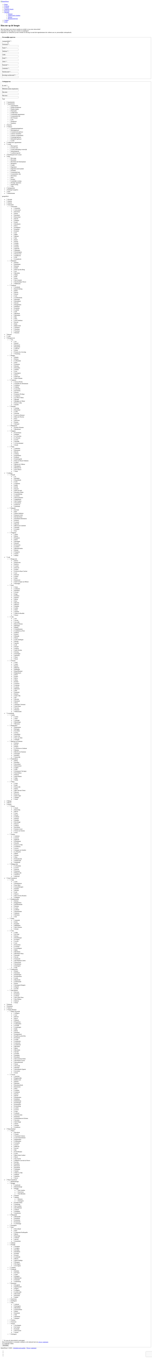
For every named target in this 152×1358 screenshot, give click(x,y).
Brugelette (17, 347)
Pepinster (17, 692)
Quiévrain (17, 376)
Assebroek (17, 1185)
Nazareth (16, 955)
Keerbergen (17, 1102)
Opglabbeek (17, 499)
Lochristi (16, 946)
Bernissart (17, 345)
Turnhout (13, 285)
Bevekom (17, 1132)
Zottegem (17, 897)
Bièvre (16, 811)
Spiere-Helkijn (18, 1260)
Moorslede (17, 1294)
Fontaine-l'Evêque (19, 394)
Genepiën (17, 1143)
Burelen (9, 125)
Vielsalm (16, 739)
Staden (16, 1297)
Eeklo (12, 918)
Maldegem (17, 925)
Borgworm (14, 559)
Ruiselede (17, 1313)
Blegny (16, 627)
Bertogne (17, 729)
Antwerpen (10, 204)
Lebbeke (16, 909)
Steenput (16, 424)
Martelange (17, 722)
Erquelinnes (17, 455)
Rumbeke (10, 1006)
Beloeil (16, 343)
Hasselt (13, 475)
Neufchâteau (14, 759)
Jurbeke (16, 369)
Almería (9, 203)
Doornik (13, 406)
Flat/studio (14, 111)
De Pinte (16, 934)
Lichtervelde (17, 1292)
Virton (12, 781)
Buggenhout (17, 902)
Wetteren (16, 913)
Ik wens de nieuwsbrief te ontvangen (14, 1340)
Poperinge (17, 1236)
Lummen (16, 496)
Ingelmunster (18, 1287)
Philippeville (14, 864)
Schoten (16, 247)
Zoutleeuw (17, 1127)
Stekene (16, 1001)
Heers (16, 539)
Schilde (16, 245)
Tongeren (13, 532)
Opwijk (16, 1052)
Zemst (16, 1073)
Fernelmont (17, 841)
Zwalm (16, 988)
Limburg (9, 473)
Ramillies (17, 1164)
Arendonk (17, 287)
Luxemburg (10, 713)
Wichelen (17, 915)
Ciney (16, 813)
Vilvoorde (17, 1066)
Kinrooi (16, 520)
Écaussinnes (17, 432)
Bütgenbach (17, 673)
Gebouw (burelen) (16, 133)
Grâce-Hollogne (18, 639)
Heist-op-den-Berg (19, 269)
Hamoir (16, 597)
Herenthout (17, 301)
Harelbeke (17, 1251)
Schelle (16, 243)
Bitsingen (17, 625)
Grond (9, 144)
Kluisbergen (17, 974)
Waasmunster (18, 911)
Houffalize (17, 734)
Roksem (9, 1004)
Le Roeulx (17, 438)
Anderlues (17, 448)
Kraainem (17, 1037)
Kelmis (16, 681)
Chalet (13, 165)
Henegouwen (11, 338)
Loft (12, 119)
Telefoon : (5, 51)
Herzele (16, 890)
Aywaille (16, 622)
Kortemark (17, 1222)
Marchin (16, 603)
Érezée (16, 745)
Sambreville (17, 860)
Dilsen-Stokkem (18, 513)
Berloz (16, 560)
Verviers (13, 660)
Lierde (16, 978)
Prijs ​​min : (5, 92)
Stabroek (16, 248)
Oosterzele (17, 959)
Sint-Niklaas (14, 990)
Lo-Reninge (17, 1223)
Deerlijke (17, 1250)
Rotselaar (17, 1116)
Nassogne (17, 753)
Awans (16, 620)
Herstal (16, 641)
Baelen (16, 666)
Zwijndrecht (17, 259)
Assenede (17, 920)
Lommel (16, 522)
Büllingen (17, 669)
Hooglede (17, 1285)
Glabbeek (17, 1092)
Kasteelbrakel (18, 1151)
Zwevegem (17, 1265)
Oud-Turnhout (18, 320)
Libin (15, 769)
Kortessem (17, 545)
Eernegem (14, 1225)
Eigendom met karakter (17, 168)
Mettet (16, 853)
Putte (15, 276)
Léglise (16, 767)
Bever (16, 1018)
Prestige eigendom (16, 183)
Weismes (16, 710)
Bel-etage (13, 158)
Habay (16, 788)
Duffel (16, 268)
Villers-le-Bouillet (19, 613)
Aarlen (13, 715)
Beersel (16, 1016)
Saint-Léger (17, 795)
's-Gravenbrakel (18, 443)
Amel (16, 662)
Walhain (16, 1174)
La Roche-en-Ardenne (20, 748)
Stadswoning (14, 184)
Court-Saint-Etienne (20, 1137)
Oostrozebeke (18, 1309)
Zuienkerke (17, 1213)
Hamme (16, 906)
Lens (15, 371)
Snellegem (14, 1301)
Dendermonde (15, 899)
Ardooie (16, 1304)
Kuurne (16, 1255)
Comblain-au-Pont (19, 631)
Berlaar (16, 262)
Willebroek (17, 283)
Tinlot (16, 610)
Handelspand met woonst (14, 154)
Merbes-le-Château (19, 464)
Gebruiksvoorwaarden (19, 1348)
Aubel (16, 664)
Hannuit (16, 574)
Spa (15, 697)
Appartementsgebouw (17, 128)
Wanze (16, 615)
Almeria (9, 201)
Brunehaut (17, 410)
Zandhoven (17, 255)
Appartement (11, 104)
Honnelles (17, 368)
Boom (16, 213)
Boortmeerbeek (18, 1085)
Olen (15, 318)
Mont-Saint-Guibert (19, 1155)
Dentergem (17, 1306)
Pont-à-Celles (18, 403)
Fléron (16, 638)
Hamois (16, 818)
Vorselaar (17, 329)
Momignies (17, 466)
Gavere (16, 941)
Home (6, 4)
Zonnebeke (17, 1241)
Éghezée (16, 839)
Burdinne (17, 590)
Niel (15, 238)
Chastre (16, 1134)
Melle (16, 950)
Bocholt (16, 510)
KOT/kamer (14, 118)
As (15, 476)
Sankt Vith (17, 695)
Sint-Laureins (18, 927)
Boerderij (13, 160)
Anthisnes (17, 589)
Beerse (16, 292)
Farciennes (17, 390)
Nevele (16, 957)
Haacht (16, 1094)
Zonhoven (17, 504)
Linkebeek (17, 1043)
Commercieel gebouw (17, 132)
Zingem (16, 987)
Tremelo (16, 1125)
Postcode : (5, 65)
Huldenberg (17, 1101)
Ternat (16, 1064)
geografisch (5, 196)
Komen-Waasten (19, 427)
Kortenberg (17, 1106)
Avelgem (16, 1248)
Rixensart (17, 1165)
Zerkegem (21, 1201)
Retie (15, 324)
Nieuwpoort (17, 1330)
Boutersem (17, 1087)
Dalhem (16, 632)
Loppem (13, 1267)
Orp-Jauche (17, 1158)
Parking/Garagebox (12, 190)
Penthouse (14, 121)
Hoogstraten (17, 304)
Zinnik (16, 445)
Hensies (16, 366)
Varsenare (13, 1322)
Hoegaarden (17, 1097)
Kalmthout (17, 227)
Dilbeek (16, 1020)
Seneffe (16, 404)
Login (6, 22)
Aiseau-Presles (18, 382)
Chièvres (16, 348)
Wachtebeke (17, 964)
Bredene (16, 1271)
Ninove (16, 894)
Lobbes (16, 462)
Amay (16, 587)
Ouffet (16, 608)
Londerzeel (17, 1044)
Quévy (16, 375)
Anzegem (17, 1246)
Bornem (16, 266)
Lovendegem (18, 948)
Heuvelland (17, 1229)
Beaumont (17, 450)
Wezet (16, 659)
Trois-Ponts (17, 706)
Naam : (4, 48)
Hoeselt (16, 543)
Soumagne (17, 653)
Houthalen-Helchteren (20, 518)
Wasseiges (17, 583)
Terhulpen (17, 1169)
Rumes (16, 422)
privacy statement (43, 1342)
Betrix (16, 760)
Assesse (16, 838)
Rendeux (16, 755)
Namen (9, 804)
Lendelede (17, 1257)
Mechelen (13, 261)
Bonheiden (17, 264)
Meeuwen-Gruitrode (20, 525)
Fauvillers (17, 731)
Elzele (16, 350)
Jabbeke (16, 1197)
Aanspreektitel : (7, 41)
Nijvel (12, 1130)
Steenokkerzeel (18, 1062)
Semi (8, 191)
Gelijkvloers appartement (14, 142)
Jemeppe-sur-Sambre (20, 850)
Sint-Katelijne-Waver (20, 282)
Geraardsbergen (18, 887)
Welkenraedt (17, 711)
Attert (16, 718)
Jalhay (16, 680)
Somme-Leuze (18, 829)
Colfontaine (17, 361)
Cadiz (9, 336)
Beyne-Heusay (18, 624)
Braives (16, 564)
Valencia (9, 1008)
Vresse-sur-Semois (19, 831)
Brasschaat (17, 217)
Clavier (16, 592)
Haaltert (16, 888)
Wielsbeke (17, 1316)
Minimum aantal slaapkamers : (10, 88)
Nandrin (16, 606)
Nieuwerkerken (18, 497)
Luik (8, 557)
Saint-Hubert (18, 776)
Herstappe (17, 541)
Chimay (16, 453)
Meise (16, 1048)
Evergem (16, 939)
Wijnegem (17, 250)
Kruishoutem (18, 976)
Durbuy (16, 743)
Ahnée (16, 808)
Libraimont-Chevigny (20, 771)
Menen (16, 1258)
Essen (16, 222)
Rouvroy (16, 794)
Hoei (12, 585)
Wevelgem (17, 1264)
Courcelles (17, 389)
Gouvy (16, 732)
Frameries (17, 364)
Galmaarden (17, 1023)
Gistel (16, 1274)
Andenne (17, 836)
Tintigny (16, 797)
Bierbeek (16, 1083)
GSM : (4, 54)
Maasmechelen (18, 548)
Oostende (13, 1269)
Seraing (16, 652)
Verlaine (16, 611)
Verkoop (10, 14)
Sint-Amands (18, 280)
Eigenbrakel (17, 1139)
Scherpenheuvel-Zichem (21, 1118)
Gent (12, 930)
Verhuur (10, 17)
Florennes (17, 871)
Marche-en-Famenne (16, 741)
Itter (15, 1150)
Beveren (16, 992)
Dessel (16, 294)
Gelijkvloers (14, 112)
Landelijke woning (16, 181)
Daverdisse (17, 764)
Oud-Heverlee (18, 1115)
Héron (16, 599)
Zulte (15, 967)
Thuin (12, 446)
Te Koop (6, 6)
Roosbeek (17, 1167)
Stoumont (17, 701)
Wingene (16, 1318)
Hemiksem (17, 224)
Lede (15, 892)
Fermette (13, 170)
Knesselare (17, 945)
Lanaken (16, 546)
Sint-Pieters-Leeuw (19, 1060)
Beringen (17, 478)
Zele (15, 916)
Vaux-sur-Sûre (18, 738)
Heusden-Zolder (18, 492)
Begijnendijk (18, 1078)
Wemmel (16, 1067)
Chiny (16, 783)
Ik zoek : (5, 85)
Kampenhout (18, 1034)
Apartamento (11, 102)
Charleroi (13, 380)
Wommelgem (18, 252)
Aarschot (16, 1076)
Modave (16, 604)
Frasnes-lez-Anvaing (20, 352)
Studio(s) (13, 123)
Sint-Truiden (17, 501)
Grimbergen (17, 1027)
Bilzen (16, 536)
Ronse (16, 983)
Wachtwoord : (6, 72)
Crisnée (16, 566)
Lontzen (16, 687)
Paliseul (16, 774)
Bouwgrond (14, 146)
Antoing (16, 408)
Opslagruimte (11, 188)
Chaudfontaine (18, 629)
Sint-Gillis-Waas (18, 997)
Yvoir (16, 832)
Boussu (16, 359)
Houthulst (17, 1218)
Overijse (16, 1053)
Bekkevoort (17, 1080)
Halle (15, 1029)
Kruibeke (17, 994)
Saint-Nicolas (18, 650)
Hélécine (16, 1146)
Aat (12, 339)
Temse (16, 1002)
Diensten (6, 12)
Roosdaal (17, 1057)
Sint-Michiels (21, 1194)
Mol (15, 317)
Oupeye (16, 648)
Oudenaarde (14, 969)
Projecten (6, 10)
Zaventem (17, 1071)
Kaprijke (16, 923)
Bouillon (16, 762)
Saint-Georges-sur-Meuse (21, 582)
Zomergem (17, 966)
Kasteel (13, 179)
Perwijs (16, 1162)
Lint (15, 233)
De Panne (17, 1327)
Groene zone (14, 147)
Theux (16, 703)
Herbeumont (17, 766)
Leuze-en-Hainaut (19, 415)
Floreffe (16, 843)
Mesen (16, 1234)
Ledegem (17, 1290)
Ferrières (16, 596)
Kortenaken (17, 1104)
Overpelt (16, 529)
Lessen (16, 439)
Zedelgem (17, 1211)
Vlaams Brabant (11, 1009)
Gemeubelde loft (15, 116)
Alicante (9, 199)
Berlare (16, 901)
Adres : (4, 61)
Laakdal (16, 310)
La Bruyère (17, 852)
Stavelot (16, 699)
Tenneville (17, 757)
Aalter (16, 932)
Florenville (17, 787)
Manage (16, 399)
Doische (16, 869)
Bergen (13, 355)
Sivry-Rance (17, 469)
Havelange (17, 822)
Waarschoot (17, 962)
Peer (15, 531)
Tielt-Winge (17, 1122)
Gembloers (17, 846)
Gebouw (9, 126)
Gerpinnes (17, 396)
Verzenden (5, 1345)
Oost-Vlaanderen (12, 878)
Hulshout (17, 306)
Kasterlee (17, 308)
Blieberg (16, 667)
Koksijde (16, 1329)
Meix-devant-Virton (19, 790)
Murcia (9, 802)
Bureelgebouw (15, 130)
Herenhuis (14, 176)
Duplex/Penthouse (16, 107)
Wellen (16, 555)
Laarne (16, 908)
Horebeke (17, 973)
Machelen (17, 1046)
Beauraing (17, 809)
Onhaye (16, 825)
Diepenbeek (17, 480)
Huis (8, 156)
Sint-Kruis (21, 1192)
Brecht (16, 218)
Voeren (16, 553)
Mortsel (16, 236)
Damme (16, 1195)
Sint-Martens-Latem (20, 960)
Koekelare (17, 1220)
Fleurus (16, 392)
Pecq (15, 418)
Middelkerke (17, 1278)
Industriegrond (15, 151)
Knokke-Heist (18, 1202)
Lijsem (16, 576)
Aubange (17, 720)
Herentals (17, 299)
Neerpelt (16, 527)
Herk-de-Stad (18, 490)
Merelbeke (17, 952)
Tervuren (16, 1120)
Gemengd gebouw (16, 137)
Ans (15, 618)
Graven (16, 1144)
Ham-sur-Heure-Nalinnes (21, 460)
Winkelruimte (11, 193)
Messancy (17, 724)
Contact (6, 20)
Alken (16, 534)
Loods (12, 140)
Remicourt (17, 580)
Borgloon (17, 538)
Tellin (16, 778)
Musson (16, 792)
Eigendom (14, 167)
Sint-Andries (21, 1190)
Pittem (16, 1311)
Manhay (16, 750)
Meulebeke (17, 1308)
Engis (16, 594)
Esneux (16, 634)
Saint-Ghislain (18, 378)
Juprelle (16, 643)
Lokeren (16, 995)
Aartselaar (17, 208)
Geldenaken (17, 1141)
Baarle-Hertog (18, 289)
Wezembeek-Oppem (20, 1069)
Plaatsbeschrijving (13, 18)
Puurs (16, 278)
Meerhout (17, 313)
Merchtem (17, 1050)
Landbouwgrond (15, 153)
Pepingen (17, 1055)
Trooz (16, 657)
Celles (16, 411)
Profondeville (18, 859)
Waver (16, 1178)
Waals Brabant (11, 1129)
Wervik (16, 1239)
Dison (16, 674)
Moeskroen (14, 425)
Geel (15, 296)
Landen (16, 1108)
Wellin (16, 780)
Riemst (16, 550)
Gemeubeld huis (15, 172)
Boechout (17, 211)
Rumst (16, 241)
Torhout (16, 1209)
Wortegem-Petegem (19, 985)
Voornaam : (6, 44)
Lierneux (16, 683)
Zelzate (16, 929)
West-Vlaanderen (12, 1180)
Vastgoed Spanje (8, 9)
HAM (16, 487)
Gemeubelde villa (16, 174)
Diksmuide (14, 1215)
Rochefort (17, 827)
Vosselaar (17, 331)
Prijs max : (5, 95)
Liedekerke (17, 1041)
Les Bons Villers (19, 397)
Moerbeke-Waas (18, 953)
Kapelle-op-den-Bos (20, 1036)
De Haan (16, 1272)
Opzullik (16, 441)
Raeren (16, 694)
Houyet (16, 824)
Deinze (16, 936)
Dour (15, 362)
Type (3, 99)
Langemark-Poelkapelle (21, 1232)
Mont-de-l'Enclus (19, 417)
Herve (16, 678)
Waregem (17, 1262)
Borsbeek (17, 215)
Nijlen (16, 275)
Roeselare (13, 1283)
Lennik (16, 1039)
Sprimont (17, 655)
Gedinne (16, 817)
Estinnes (16, 457)
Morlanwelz (17, 468)
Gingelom (17, 483)
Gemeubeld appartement (17, 114)
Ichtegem (17, 1276)
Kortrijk (13, 1244)
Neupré (16, 646)
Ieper (12, 1227)
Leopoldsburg (18, 494)
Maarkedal (17, 980)
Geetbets (16, 1090)
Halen (16, 485)
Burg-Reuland (18, 671)
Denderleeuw (18, 883)
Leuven (13, 1074)
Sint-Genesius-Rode (20, 1059)
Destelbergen (18, 938)
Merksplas (17, 315)
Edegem (16, 220)
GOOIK (16, 1025)
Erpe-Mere (17, 885)
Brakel (16, 971)
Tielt (12, 1302)
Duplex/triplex (15, 109)
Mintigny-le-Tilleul (19, 401)
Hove (16, 225)
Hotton (16, 746)
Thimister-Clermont (19, 704)
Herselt (16, 303)
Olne (15, 690)
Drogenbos (17, 1022)
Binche (16, 452)
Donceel (16, 567)
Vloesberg (17, 354)
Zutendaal (17, 506)
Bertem (16, 1081)
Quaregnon (17, 373)
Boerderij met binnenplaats (18, 161)
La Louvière (17, 436)
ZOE (15, 257)
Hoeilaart (17, 1032)
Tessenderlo (17, 503)
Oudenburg (17, 1281)
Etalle (16, 785)
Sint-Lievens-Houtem (20, 895)
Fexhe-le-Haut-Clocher (20, 571)
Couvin (16, 867)
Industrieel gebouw (16, 139)
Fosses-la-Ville (18, 845)
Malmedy (17, 688)
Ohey (16, 857)
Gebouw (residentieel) (17, 135)
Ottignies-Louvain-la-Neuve (22, 1160)
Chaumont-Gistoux (19, 1136)
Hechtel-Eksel (18, 517)
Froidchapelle (18, 459)
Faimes (16, 569)
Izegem (16, 1288)
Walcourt (16, 876)
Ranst (16, 240)
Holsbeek (17, 1099)
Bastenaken (14, 725)
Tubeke (16, 1171)
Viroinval (17, 874)
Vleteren (16, 1237)
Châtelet (16, 387)
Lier (15, 271)
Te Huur (6, 7)
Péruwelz (17, 420)
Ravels (16, 322)
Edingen (16, 434)
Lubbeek (16, 1113)
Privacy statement (31, 1348)
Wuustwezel (17, 254)
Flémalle (16, 636)
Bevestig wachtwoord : (9, 75)
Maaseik (13, 508)
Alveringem (17, 1325)
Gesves (16, 848)
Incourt (16, 1148)
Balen (16, 290)
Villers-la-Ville (18, 1173)
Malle (16, 234)
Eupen (16, 676)
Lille (15, 311)
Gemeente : (6, 68)
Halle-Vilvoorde (15, 1011)
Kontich (16, 231)
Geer (15, 573)
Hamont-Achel (18, 515)
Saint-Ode (17, 736)
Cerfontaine (17, 866)
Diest (15, 1088)
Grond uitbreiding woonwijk (19, 149)
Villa (12, 186)
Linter (16, 1111)
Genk (16, 482)
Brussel (9, 334)
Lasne (16, 1153)
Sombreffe (17, 862)
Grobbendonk (18, 297)
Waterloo (16, 1176)
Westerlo (16, 332)
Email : (4, 58)
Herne (16, 1030)
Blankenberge (15, 1181)
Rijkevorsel (17, 325)
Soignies (13, 431)
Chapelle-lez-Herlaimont (21, 383)
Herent (16, 1095)
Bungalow (14, 163)
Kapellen (16, 229)
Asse (15, 1015)
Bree (15, 511)
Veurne (13, 1323)
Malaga (9, 801)
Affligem (16, 1013)
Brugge (13, 1183)
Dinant (13, 806)
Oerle (16, 578)
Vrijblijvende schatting (14, 15)
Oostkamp (17, 1204)
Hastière (16, 820)
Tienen (16, 1123)
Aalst (12, 880)
